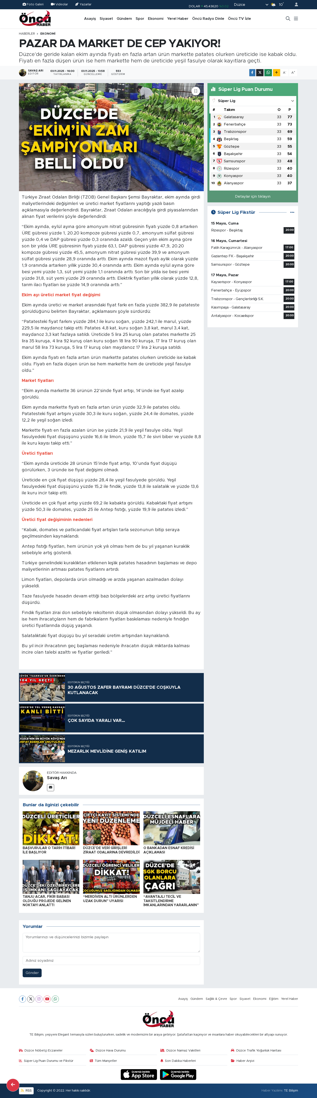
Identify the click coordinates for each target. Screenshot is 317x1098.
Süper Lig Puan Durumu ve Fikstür (48, 1060)
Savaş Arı (57, 778)
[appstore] (139, 1074)
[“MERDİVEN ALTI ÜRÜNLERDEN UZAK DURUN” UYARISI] (111, 877)
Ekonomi (155, 18)
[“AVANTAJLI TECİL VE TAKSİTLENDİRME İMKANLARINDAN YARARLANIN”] (171, 877)
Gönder (32, 973)
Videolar (61, 4)
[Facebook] (22, 999)
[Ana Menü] (296, 19)
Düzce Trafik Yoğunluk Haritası (258, 1050)
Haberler (27, 33)
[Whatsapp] (55, 999)
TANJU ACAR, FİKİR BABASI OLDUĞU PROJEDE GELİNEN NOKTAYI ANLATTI (47, 901)
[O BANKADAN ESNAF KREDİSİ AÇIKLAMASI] (171, 828)
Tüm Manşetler (106, 1060)
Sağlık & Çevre (216, 998)
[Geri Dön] (12, 1085)
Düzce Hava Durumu (111, 1050)
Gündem (124, 18)
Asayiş (90, 18)
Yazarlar (85, 4)
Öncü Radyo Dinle (208, 18)
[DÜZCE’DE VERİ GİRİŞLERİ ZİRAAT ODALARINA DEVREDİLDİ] (111, 828)
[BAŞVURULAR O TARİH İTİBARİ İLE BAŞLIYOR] (51, 828)
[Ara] (288, 19)
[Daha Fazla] (276, 72)
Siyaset (106, 18)
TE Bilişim (291, 1090)
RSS (28, 1090)
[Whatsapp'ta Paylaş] (268, 72)
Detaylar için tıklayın (252, 196)
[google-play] (178, 1074)
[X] (30, 999)
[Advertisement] (252, 361)
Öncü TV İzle (239, 18)
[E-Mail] (50, 787)
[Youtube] (47, 999)
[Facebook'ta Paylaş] (252, 72)
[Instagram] (38, 999)
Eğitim (273, 998)
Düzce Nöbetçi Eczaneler (43, 1050)
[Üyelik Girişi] (294, 4)
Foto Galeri (35, 4)
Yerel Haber (177, 18)
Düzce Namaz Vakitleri (183, 1050)
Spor (140, 18)
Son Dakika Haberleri (180, 1060)
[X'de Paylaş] (260, 72)
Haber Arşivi (245, 1060)
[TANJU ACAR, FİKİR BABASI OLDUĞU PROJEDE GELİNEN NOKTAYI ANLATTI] (51, 877)
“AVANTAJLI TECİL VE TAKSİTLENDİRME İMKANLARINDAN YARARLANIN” (171, 901)
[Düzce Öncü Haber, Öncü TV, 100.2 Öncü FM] (35, 18)
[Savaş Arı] (33, 780)
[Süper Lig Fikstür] (292, 212)
